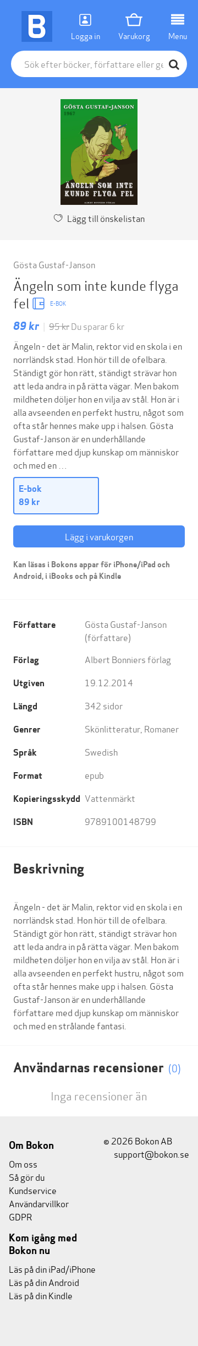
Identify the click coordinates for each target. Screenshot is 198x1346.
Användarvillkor (39, 1203)
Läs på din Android (44, 1282)
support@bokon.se (150, 1153)
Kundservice (33, 1190)
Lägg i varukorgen (99, 536)
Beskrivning (48, 868)
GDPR (20, 1216)
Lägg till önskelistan (106, 217)
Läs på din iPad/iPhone (52, 1268)
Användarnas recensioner (97, 1067)
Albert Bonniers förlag (128, 659)
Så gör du (27, 1176)
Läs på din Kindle (41, 1295)
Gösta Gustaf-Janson (54, 264)
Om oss (23, 1163)
